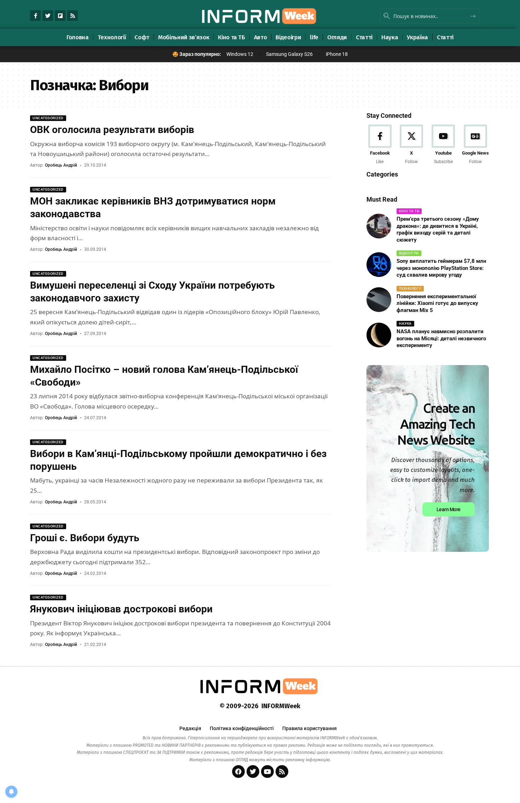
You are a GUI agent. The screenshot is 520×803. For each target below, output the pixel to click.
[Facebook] (379, 145)
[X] (411, 145)
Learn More (449, 509)
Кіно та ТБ (409, 211)
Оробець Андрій (61, 165)
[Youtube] (443, 145)
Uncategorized (48, 118)
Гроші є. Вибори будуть (84, 538)
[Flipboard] (60, 15)
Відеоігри (409, 253)
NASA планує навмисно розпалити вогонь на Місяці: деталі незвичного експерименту (441, 338)
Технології (410, 288)
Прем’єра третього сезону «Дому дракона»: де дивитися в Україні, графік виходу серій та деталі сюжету (438, 229)
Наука (405, 323)
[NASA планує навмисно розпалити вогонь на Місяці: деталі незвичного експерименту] (378, 335)
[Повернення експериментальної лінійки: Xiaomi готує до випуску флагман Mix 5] (378, 299)
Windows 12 (239, 54)
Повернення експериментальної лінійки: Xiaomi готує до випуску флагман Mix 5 (437, 303)
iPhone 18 (337, 54)
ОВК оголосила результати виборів (112, 129)
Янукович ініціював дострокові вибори (121, 609)
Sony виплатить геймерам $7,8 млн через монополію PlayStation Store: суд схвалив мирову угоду (441, 268)
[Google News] (475, 145)
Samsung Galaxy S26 (289, 54)
